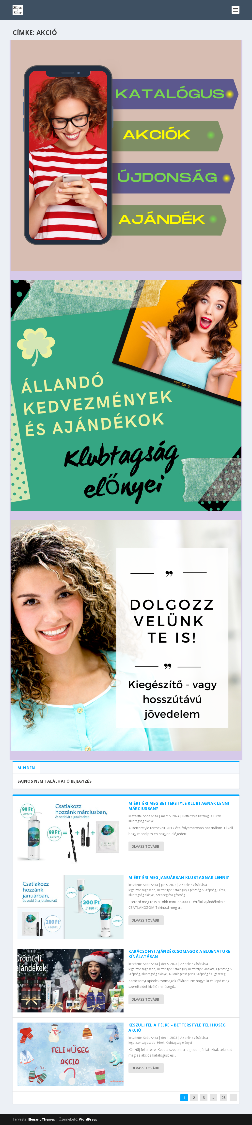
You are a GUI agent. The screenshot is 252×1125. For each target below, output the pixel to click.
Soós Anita (150, 816)
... (213, 1097)
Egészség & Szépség (202, 890)
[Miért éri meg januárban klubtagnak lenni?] (70, 907)
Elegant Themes (41, 1119)
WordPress (88, 1119)
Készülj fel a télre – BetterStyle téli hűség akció (177, 1027)
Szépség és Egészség (170, 895)
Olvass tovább (145, 846)
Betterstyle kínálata (201, 969)
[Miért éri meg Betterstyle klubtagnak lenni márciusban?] (70, 833)
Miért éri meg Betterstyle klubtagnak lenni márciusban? (178, 806)
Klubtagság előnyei (141, 821)
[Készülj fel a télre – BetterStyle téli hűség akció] (70, 1054)
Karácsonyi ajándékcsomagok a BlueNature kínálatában (179, 954)
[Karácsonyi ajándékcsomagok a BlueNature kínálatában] (70, 980)
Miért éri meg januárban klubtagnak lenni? (178, 877)
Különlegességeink (182, 974)
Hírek (217, 816)
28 (223, 1097)
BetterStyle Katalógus (197, 816)
